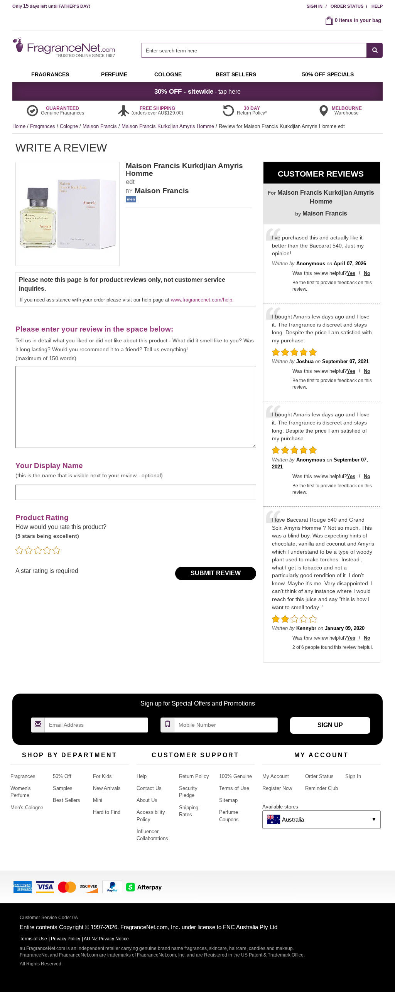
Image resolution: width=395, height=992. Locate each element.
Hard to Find (106, 812)
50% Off (62, 776)
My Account (275, 776)
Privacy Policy (65, 938)
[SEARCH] (375, 50)
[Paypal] (112, 886)
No (367, 273)
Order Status (347, 6)
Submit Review (216, 573)
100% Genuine (235, 776)
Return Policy (194, 776)
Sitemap (228, 800)
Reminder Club (321, 788)
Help (377, 6)
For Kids (102, 776)
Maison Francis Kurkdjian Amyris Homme (169, 126)
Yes (351, 273)
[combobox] (262, 50)
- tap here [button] (197, 91)
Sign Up (330, 725)
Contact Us (149, 788)
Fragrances (43, 126)
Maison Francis (100, 126)
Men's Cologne (26, 807)
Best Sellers (66, 800)
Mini (97, 800)
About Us (147, 800)
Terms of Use (234, 788)
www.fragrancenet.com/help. (202, 300)
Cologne (69, 126)
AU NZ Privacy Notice (106, 938)
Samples (63, 788)
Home (18, 126)
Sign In (314, 6)
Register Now (277, 788)
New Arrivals (107, 788)
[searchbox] (254, 50)
